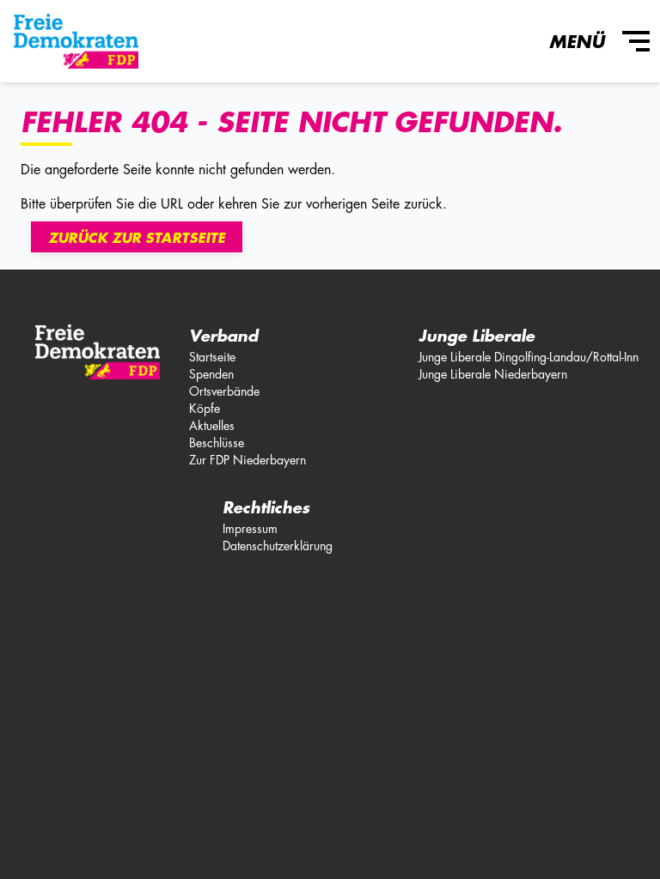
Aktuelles (212, 426)
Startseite (212, 357)
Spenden (211, 374)
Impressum (250, 529)
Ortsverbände (224, 391)
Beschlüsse (216, 443)
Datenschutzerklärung (278, 546)
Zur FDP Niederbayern (247, 460)
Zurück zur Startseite (136, 239)
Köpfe (204, 409)
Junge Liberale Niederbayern (493, 374)
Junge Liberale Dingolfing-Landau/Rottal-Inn (529, 357)
